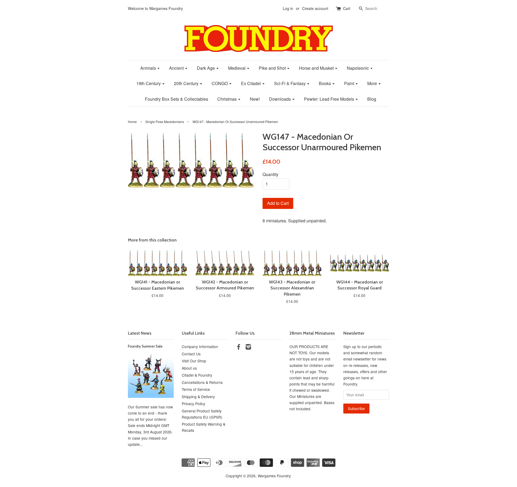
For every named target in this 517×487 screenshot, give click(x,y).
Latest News (139, 333)
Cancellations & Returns (202, 382)
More (372, 83)
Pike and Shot (273, 68)
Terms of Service (196, 389)
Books (325, 83)
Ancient (177, 68)
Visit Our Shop (194, 360)
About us (189, 368)
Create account (315, 8)
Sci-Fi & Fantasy (290, 83)
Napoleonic (358, 68)
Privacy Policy (193, 403)
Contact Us (191, 353)
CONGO (220, 83)
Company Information (200, 346)
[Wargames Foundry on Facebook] (239, 347)
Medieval (237, 68)
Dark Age (206, 68)
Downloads (280, 99)
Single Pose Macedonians (164, 121)
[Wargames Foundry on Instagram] (248, 347)
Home (132, 121)
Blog (371, 99)
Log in (288, 8)
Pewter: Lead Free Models (329, 99)
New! (255, 99)
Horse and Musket (317, 68)
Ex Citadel (251, 83)
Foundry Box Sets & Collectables (176, 99)
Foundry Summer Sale (145, 346)
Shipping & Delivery (198, 396)
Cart (346, 8)
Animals (148, 68)
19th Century (149, 83)
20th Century (187, 83)
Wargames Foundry (274, 475)
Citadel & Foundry (197, 375)
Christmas (227, 99)
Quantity (270, 174)
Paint (349, 83)
